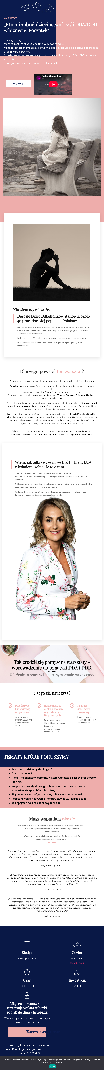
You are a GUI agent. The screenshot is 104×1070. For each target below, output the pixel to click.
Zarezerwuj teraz (36, 1031)
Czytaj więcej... (18, 84)
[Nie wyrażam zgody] (100, 1063)
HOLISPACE (77, 962)
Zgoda (52, 1066)
